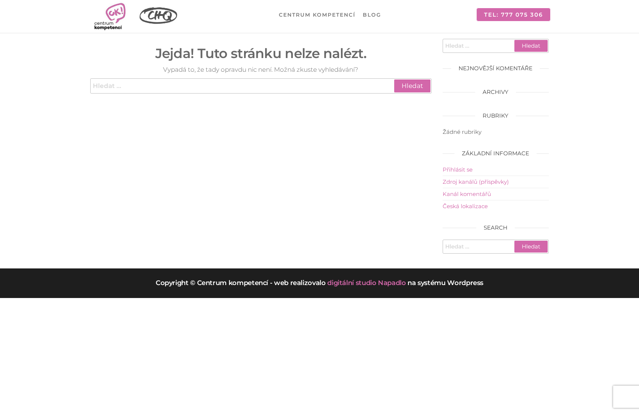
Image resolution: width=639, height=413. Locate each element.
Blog (372, 14)
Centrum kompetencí (317, 14)
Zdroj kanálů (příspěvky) (476, 181)
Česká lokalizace (465, 206)
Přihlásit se (458, 169)
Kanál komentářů (467, 193)
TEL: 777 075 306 (513, 14)
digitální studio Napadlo (366, 283)
